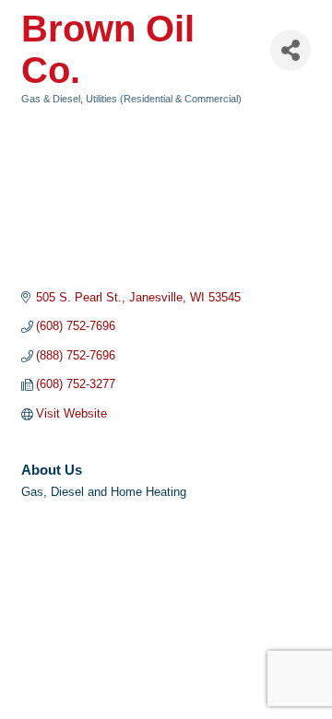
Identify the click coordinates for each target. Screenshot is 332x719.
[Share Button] (290, 50)
